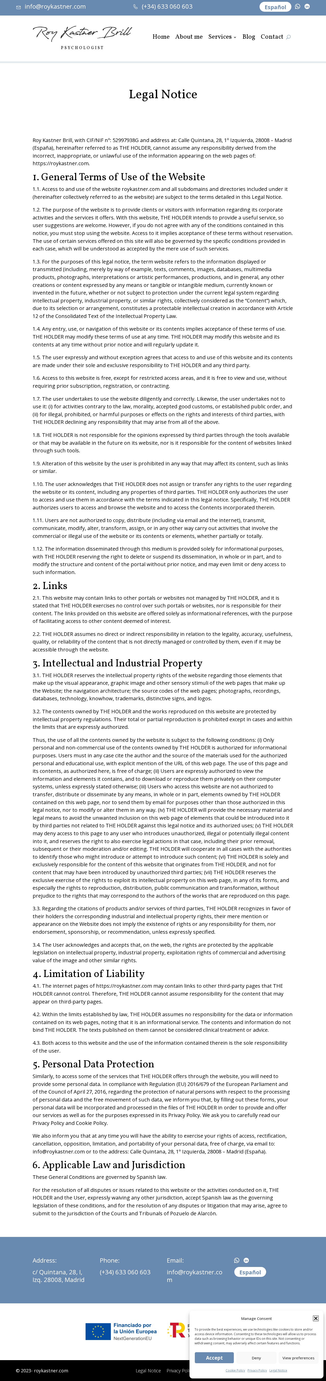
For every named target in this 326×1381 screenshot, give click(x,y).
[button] (315, 1318)
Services (220, 38)
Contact (272, 38)
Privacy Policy (257, 1370)
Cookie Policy (235, 1370)
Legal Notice (278, 1370)
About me (189, 38)
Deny (256, 1357)
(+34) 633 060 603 (125, 1272)
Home (161, 38)
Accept (214, 1358)
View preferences (298, 1357)
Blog (248, 38)
